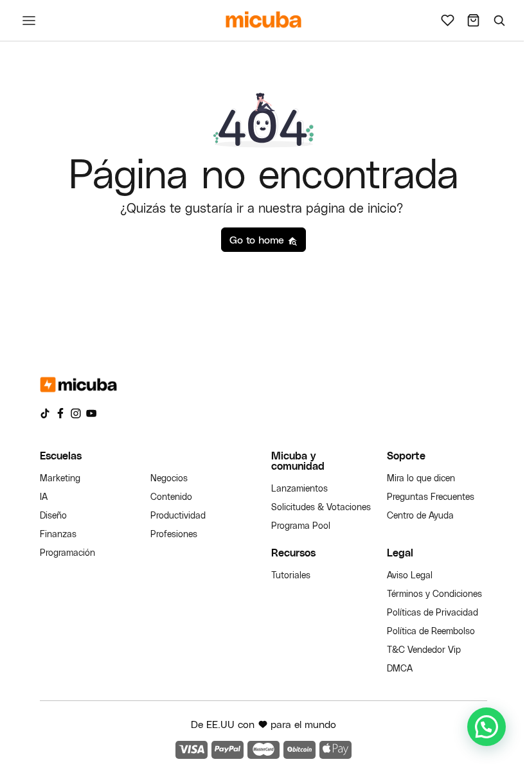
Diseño (53, 515)
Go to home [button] (258, 239)
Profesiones (173, 533)
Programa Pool (300, 525)
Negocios (169, 477)
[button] (486, 726)
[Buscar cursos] (499, 20)
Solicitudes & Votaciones (321, 506)
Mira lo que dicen (421, 477)
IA (44, 496)
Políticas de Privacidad (432, 612)
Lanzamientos (299, 488)
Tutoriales (290, 574)
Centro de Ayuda (420, 515)
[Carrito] (473, 20)
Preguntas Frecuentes (430, 496)
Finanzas (58, 533)
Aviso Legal (410, 574)
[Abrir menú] (29, 20)
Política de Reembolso (431, 630)
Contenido (171, 496)
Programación (67, 552)
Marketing (60, 477)
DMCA (400, 667)
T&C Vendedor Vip (424, 649)
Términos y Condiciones (434, 593)
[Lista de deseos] (447, 20)
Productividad (178, 515)
